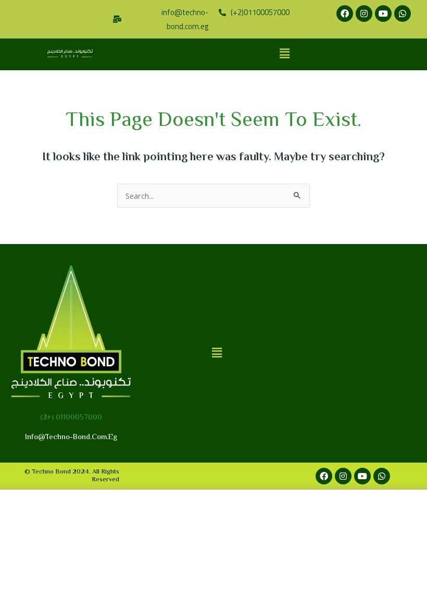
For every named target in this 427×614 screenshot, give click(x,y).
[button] (284, 54)
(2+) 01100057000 (71, 418)
